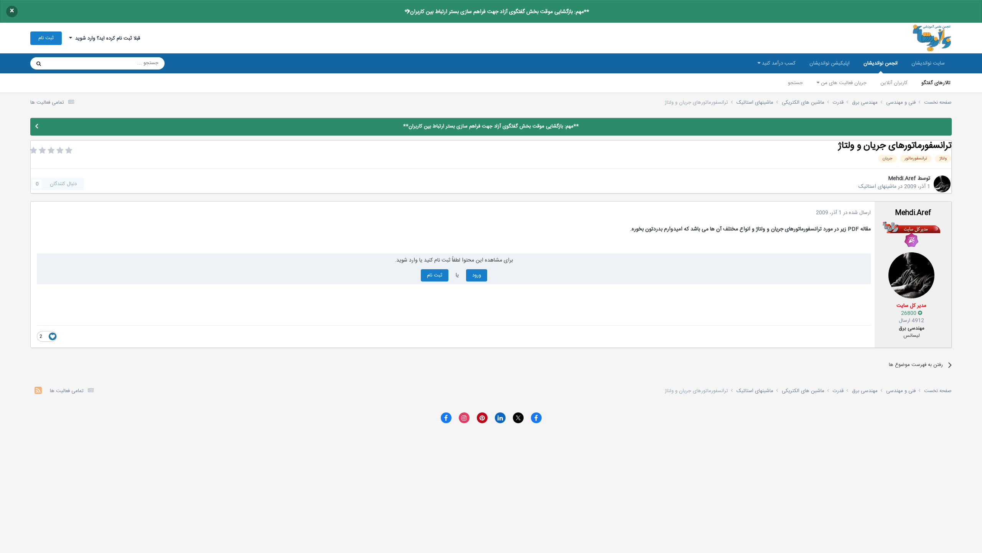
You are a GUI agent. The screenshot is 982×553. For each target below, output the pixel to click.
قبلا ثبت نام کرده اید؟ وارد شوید (106, 38)
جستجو (795, 83)
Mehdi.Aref (902, 178)
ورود (476, 275)
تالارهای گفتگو (936, 83)
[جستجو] (38, 63)
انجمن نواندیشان (880, 63)
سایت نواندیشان (928, 63)
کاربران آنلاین (894, 83)
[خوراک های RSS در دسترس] (38, 391)
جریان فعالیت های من (843, 83)
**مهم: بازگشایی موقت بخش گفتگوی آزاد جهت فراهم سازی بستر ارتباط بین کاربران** (497, 12)
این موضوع (68, 63)
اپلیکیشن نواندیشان (829, 63)
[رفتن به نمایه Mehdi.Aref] (942, 184)
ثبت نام (46, 38)
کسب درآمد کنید (778, 63)
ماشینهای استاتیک (877, 186)
